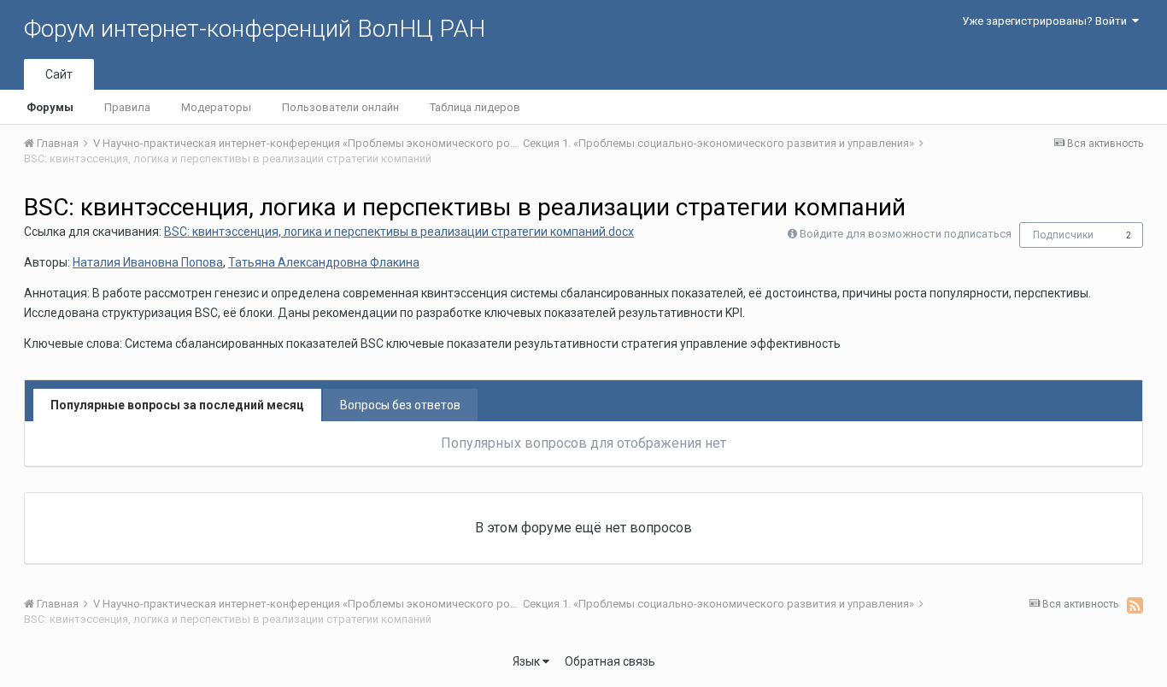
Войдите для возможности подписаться (906, 233)
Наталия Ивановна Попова (148, 262)
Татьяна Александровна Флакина (323, 262)
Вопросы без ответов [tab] (400, 405)
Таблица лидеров (475, 107)
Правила (127, 107)
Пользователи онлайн (340, 107)
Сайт (59, 74)
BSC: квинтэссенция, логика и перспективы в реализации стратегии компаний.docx (399, 231)
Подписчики (1063, 235)
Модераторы (216, 107)
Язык (527, 661)
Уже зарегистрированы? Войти (1047, 21)
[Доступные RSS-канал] (1135, 605)
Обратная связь (610, 661)
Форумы (49, 107)
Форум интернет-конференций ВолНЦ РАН (254, 29)
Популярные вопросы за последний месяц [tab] (177, 405)
